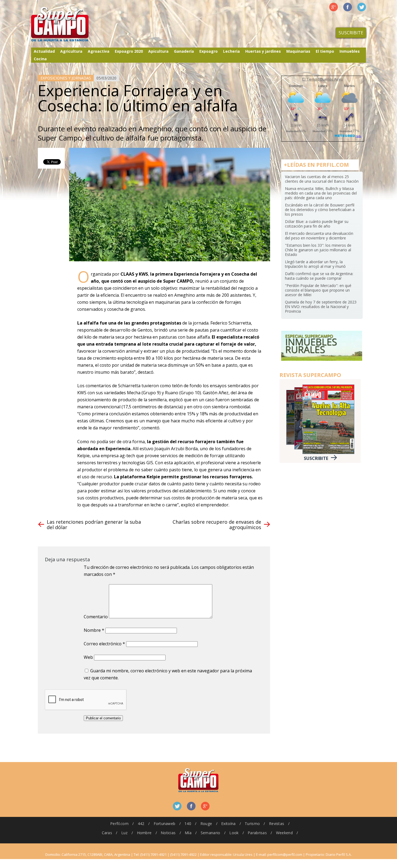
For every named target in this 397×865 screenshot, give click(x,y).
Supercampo (71, 24)
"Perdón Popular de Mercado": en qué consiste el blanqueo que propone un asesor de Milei (318, 290)
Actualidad (44, 51)
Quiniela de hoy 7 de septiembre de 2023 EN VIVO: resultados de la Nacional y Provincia (320, 306)
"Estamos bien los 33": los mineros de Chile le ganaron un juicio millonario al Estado (318, 250)
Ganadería (184, 51)
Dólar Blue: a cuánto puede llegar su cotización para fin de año (316, 224)
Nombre (94, 630)
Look (233, 832)
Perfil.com (119, 823)
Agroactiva (98, 51)
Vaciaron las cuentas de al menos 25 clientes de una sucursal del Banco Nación (322, 179)
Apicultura (158, 51)
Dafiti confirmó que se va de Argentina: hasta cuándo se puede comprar (319, 276)
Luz (124, 832)
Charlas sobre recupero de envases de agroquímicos (217, 524)
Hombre (144, 832)
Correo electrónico (104, 644)
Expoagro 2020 (129, 51)
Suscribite (351, 33)
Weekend (284, 832)
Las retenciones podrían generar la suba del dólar (94, 524)
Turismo (252, 823)
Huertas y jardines (263, 51)
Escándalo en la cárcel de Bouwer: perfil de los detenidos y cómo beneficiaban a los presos (320, 209)
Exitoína (228, 823)
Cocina (40, 58)
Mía (188, 832)
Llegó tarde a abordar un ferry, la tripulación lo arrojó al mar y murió (315, 264)
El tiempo (325, 51)
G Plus (333, 7)
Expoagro (208, 51)
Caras (107, 832)
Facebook (347, 7)
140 (187, 823)
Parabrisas (257, 832)
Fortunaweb (165, 823)
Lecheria (231, 51)
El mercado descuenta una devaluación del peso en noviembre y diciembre (319, 236)
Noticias (168, 832)
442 (141, 823)
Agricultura (71, 51)
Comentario (96, 617)
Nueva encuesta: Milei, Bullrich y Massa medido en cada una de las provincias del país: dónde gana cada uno (321, 193)
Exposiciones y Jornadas (66, 78)
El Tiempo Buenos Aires (322, 79)
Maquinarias (298, 51)
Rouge (206, 823)
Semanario (210, 832)
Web (88, 657)
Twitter (361, 7)
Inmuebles (349, 51)
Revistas (276, 823)
